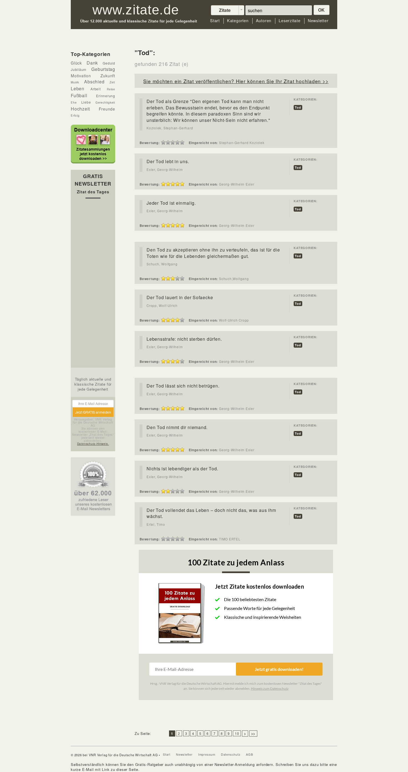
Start (215, 20)
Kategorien (238, 20)
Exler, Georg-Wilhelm (165, 169)
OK (321, 10)
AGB (249, 754)
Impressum (206, 754)
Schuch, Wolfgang (162, 264)
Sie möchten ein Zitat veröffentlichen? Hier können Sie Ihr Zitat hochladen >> (235, 81)
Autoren (263, 20)
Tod (298, 107)
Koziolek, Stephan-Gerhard (170, 128)
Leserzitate (290, 20)
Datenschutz (231, 754)
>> (253, 733)
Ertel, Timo (156, 524)
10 (237, 733)
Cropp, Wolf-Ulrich (162, 305)
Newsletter (318, 20)
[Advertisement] (93, 284)
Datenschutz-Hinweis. (93, 444)
